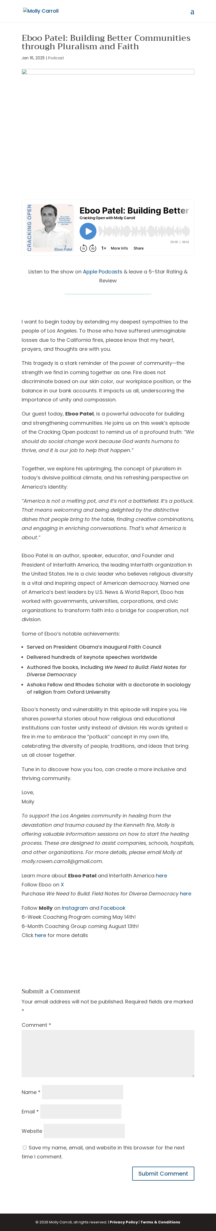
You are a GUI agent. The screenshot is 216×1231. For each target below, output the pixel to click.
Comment (36, 1024)
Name (31, 1092)
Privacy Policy (124, 1222)
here (161, 875)
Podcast (56, 58)
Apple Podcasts (102, 271)
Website (32, 1131)
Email (30, 1111)
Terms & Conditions (160, 1222)
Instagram (75, 907)
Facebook (113, 907)
